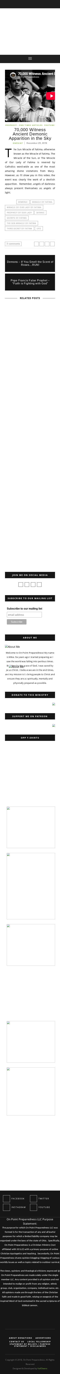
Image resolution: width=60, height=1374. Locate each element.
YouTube (49, 125)
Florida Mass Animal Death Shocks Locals (30, 465)
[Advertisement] (29, 781)
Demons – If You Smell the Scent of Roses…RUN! (30, 263)
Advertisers (43, 1338)
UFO (39, 228)
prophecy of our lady (19, 212)
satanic (40, 212)
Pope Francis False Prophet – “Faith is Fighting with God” (30, 282)
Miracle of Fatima (42, 202)
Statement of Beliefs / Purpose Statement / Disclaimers (30, 1345)
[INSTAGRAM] (6, 1207)
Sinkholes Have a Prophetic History (30, 422)
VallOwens (42, 1368)
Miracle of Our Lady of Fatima (24, 207)
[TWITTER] (33, 1198)
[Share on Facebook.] (36, 244)
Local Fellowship (39, 1342)
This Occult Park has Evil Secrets (30, 379)
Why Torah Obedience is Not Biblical (18, 543)
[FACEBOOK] (6, 1198)
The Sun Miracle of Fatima (21, 223)
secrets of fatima (17, 218)
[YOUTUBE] (33, 1207)
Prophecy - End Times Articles (24, 125)
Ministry (10, 526)
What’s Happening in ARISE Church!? (30, 508)
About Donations (20, 1338)
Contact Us (16, 1342)
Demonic (23, 202)
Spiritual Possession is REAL (30, 336)
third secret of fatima (19, 228)
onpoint (18, 143)
